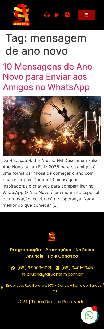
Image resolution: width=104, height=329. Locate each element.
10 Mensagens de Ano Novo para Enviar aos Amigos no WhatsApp (47, 76)
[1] (89, 318)
